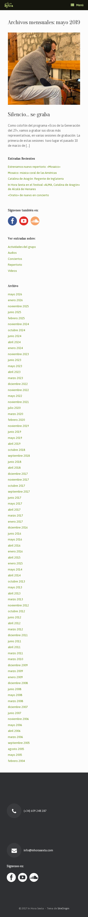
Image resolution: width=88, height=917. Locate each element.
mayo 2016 (15, 539)
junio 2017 (14, 497)
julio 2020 (14, 408)
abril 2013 (14, 593)
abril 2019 (14, 443)
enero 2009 (15, 677)
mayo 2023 (15, 366)
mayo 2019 (15, 438)
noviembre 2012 (18, 605)
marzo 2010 (15, 659)
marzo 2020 (15, 414)
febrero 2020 (16, 419)
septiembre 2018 (19, 455)
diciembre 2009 (18, 665)
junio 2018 (14, 461)
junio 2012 (14, 617)
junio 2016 (14, 533)
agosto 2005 (16, 749)
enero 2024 (15, 348)
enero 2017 (15, 521)
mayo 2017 (15, 503)
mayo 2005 (15, 754)
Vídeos (12, 270)
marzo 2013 (15, 599)
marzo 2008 (15, 701)
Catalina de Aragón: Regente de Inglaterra (36, 178)
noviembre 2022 (18, 390)
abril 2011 (14, 647)
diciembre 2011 (18, 635)
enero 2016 (15, 551)
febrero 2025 (16, 318)
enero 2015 (15, 563)
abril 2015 (14, 557)
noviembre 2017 (18, 479)
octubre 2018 (16, 450)
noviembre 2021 (18, 402)
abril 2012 (14, 623)
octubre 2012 (16, 611)
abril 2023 (14, 372)
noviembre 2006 (18, 719)
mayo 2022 (15, 396)
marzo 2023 (15, 378)
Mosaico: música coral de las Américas (32, 173)
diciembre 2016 (18, 527)
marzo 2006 (15, 737)
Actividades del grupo (22, 247)
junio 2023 (14, 360)
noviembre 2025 (18, 306)
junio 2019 (14, 431)
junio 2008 (14, 689)
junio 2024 (14, 336)
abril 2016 (14, 545)
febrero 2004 (16, 761)
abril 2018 (14, 467)
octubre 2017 (16, 485)
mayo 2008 (15, 695)
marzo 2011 (15, 653)
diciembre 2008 (18, 683)
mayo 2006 (15, 725)
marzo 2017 (15, 515)
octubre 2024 (16, 330)
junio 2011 (14, 641)
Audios (12, 252)
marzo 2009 (15, 671)
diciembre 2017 (18, 473)
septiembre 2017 (19, 491)
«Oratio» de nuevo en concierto (28, 195)
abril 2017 (14, 509)
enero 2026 (15, 300)
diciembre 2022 (18, 384)
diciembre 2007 (18, 707)
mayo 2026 (15, 294)
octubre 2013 (16, 581)
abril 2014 (14, 575)
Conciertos (15, 259)
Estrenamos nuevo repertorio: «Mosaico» (34, 166)
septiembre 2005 (19, 743)
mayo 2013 (15, 587)
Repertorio (15, 264)
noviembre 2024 (18, 324)
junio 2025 (14, 312)
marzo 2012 (15, 629)
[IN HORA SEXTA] (9, 5)
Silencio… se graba (29, 114)
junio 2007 (14, 713)
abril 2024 (14, 342)
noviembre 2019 (18, 426)
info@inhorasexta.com (39, 850)
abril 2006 (14, 731)
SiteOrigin (63, 908)
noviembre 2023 (18, 354)
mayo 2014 (15, 569)
